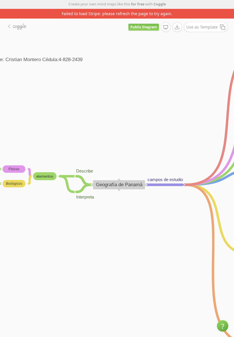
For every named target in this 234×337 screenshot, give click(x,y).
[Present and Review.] (165, 27)
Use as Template (202, 27)
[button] (222, 326)
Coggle (160, 4)
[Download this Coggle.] (177, 27)
